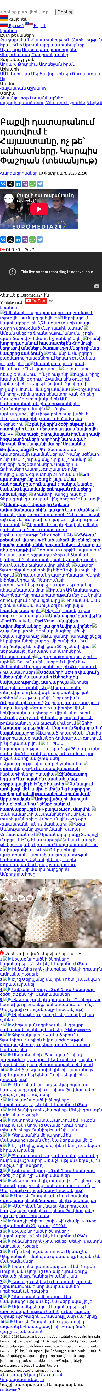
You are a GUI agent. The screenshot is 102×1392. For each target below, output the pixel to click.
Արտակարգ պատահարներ (53, 45)
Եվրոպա (20, 74)
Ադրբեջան (50, 64)
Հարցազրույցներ (58, 50)
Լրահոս (8, 30)
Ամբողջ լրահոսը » (19, 874)
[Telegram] (40, 184)
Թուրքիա (28, 64)
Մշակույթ (10, 50)
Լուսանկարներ (46, 98)
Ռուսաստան (86, 74)
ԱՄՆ (5, 74)
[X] (10, 184)
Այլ (2, 78)
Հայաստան (13, 88)
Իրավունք (11, 45)
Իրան (69, 64)
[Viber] (25, 184)
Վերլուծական (15, 54)
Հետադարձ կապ (19, 1375)
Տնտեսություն (86, 40)
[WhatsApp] (32, 184)
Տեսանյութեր (14, 98)
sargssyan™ (10, 1389)
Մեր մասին (51, 1375)
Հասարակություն (50, 40)
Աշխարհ (36, 88)
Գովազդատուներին (22, 1379)
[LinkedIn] (18, 184)
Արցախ (8, 64)
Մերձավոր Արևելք (51, 74)
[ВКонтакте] (3, 184)
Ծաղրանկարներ (49, 54)
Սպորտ (30, 50)
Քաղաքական (15, 40)
